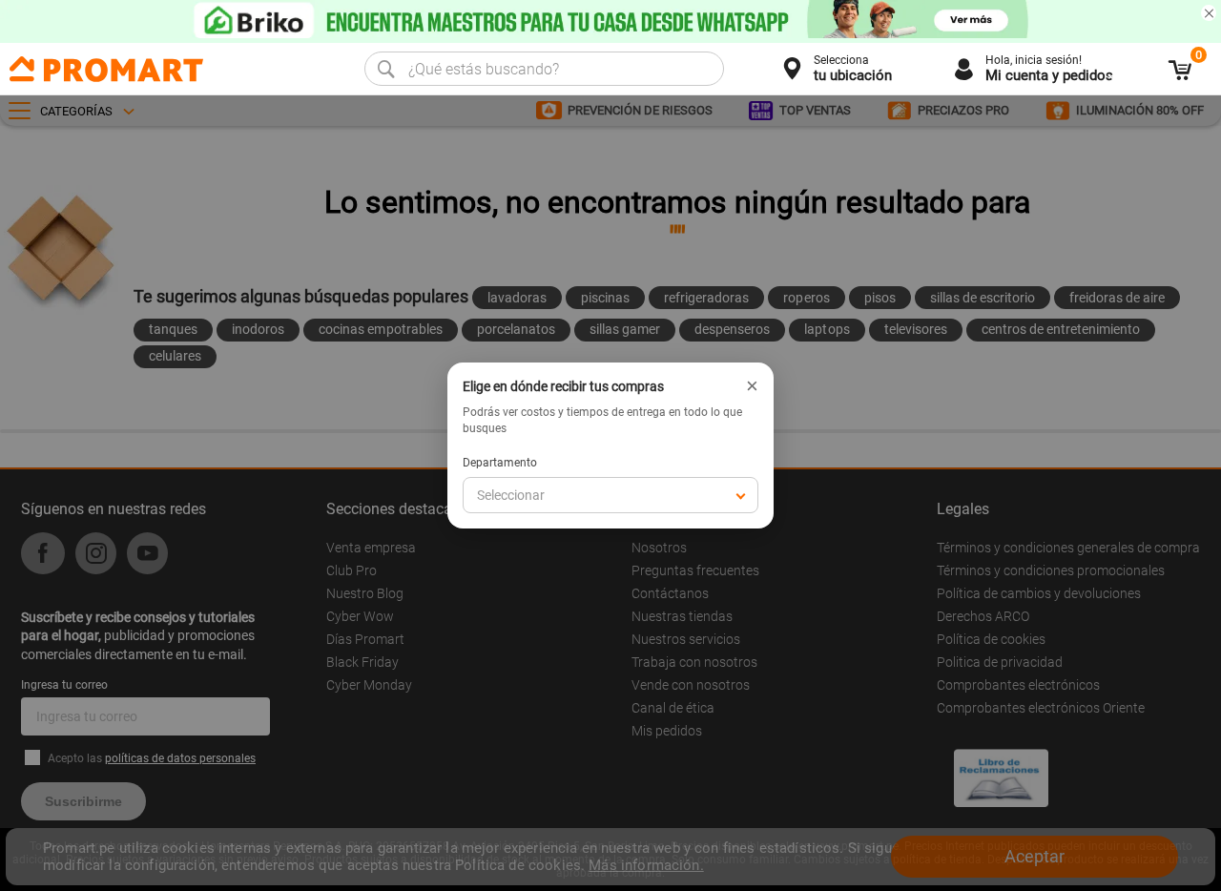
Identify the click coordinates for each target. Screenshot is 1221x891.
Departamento (500, 462)
